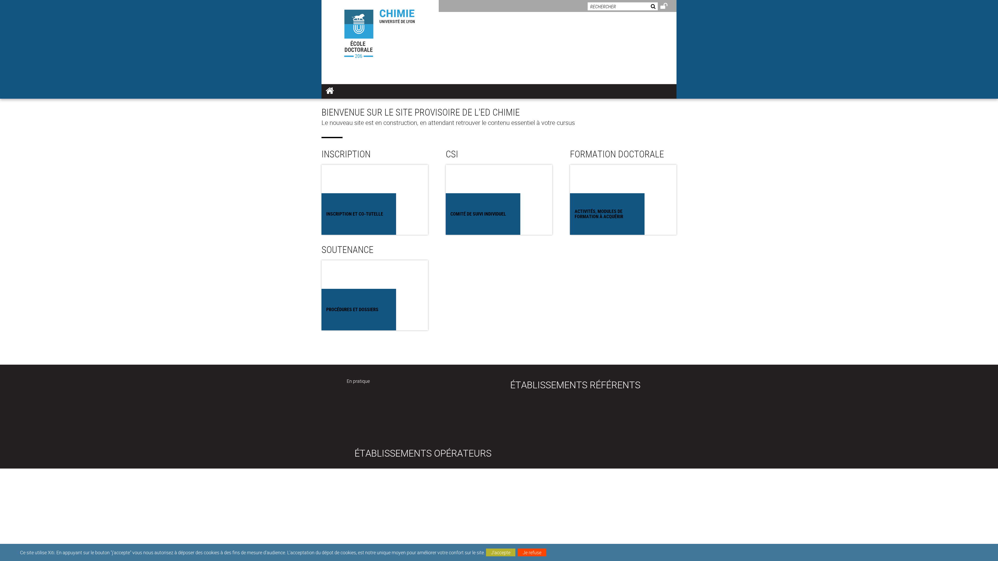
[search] (623, 6)
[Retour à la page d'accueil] (380, 31)
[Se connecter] (667, 6)
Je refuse (532, 552)
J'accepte (500, 552)
